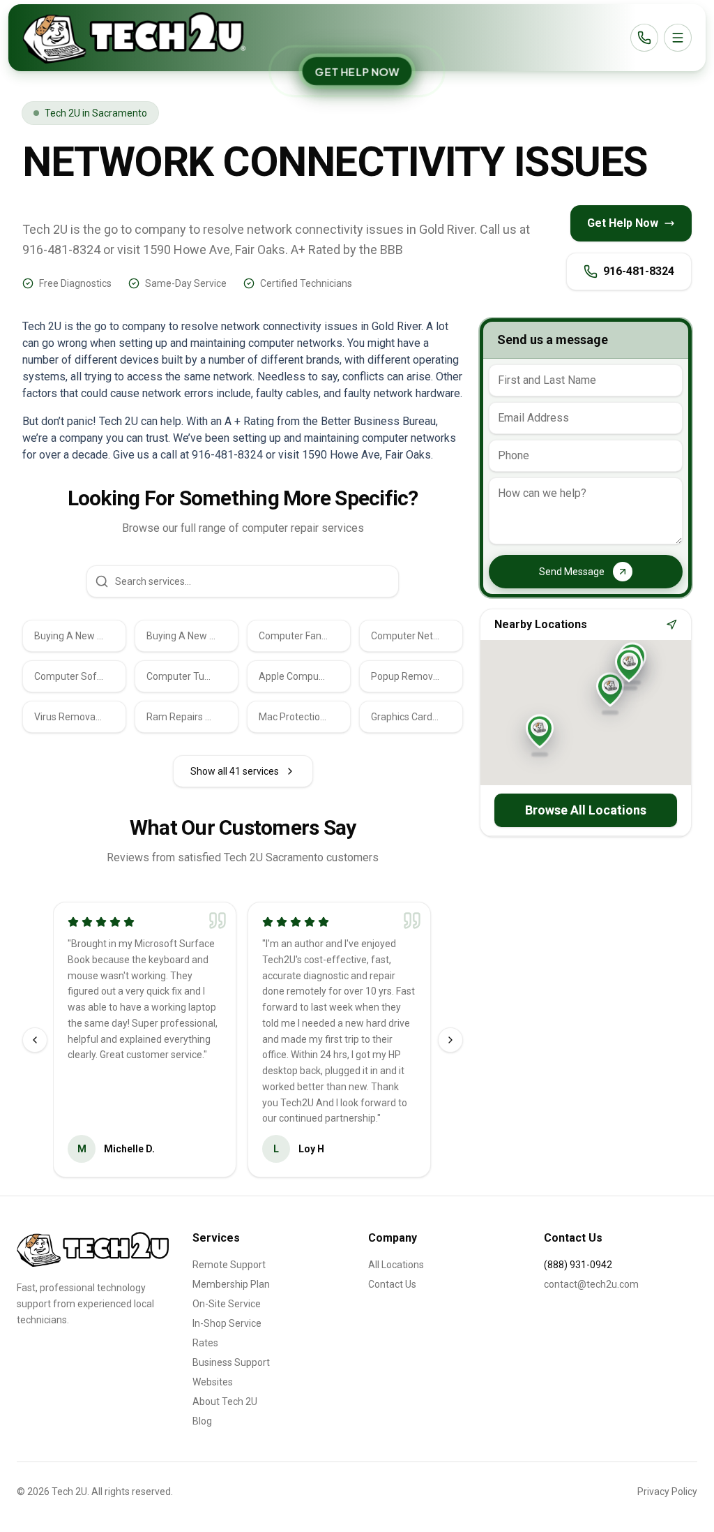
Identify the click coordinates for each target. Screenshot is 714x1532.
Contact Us (392, 1284)
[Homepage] (133, 37)
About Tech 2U (224, 1401)
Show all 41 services (234, 771)
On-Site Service (226, 1303)
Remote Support (229, 1264)
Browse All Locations (585, 810)
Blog (202, 1421)
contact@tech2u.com (591, 1284)
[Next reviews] (450, 1040)
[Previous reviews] (34, 1040)
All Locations (396, 1264)
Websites (212, 1382)
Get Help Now (622, 223)
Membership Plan (231, 1284)
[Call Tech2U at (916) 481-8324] (644, 38)
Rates (205, 1342)
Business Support (231, 1362)
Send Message (572, 571)
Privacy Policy (667, 1491)
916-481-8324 (638, 271)
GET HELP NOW (357, 71)
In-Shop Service (226, 1323)
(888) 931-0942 (578, 1264)
